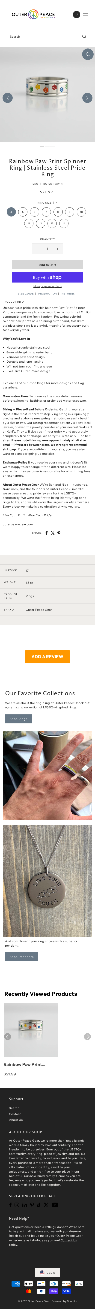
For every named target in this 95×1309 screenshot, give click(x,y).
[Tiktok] (39, 1204)
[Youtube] (55, 1204)
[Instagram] (17, 1204)
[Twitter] (46, 1204)
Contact (15, 1114)
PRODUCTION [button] (47, 293)
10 (81, 212)
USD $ (51, 1272)
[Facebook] (10, 1204)
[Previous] (8, 98)
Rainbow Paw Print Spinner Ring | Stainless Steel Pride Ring (28, 1065)
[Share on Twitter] (53, 533)
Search (14, 1108)
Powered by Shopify (64, 1301)
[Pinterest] (32, 1204)
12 (40, 223)
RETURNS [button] (68, 293)
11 (29, 223)
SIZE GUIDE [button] (26, 293)
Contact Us (69, 1240)
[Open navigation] (85, 14)
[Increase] (58, 249)
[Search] (84, 36)
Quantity (47, 239)
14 (63, 223)
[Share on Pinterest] (59, 533)
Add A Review (47, 656)
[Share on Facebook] (46, 533)
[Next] (87, 98)
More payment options (47, 286)
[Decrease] (37, 249)
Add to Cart (47, 265)
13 (52, 223)
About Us (16, 1120)
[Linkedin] (24, 1204)
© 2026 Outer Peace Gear (34, 1301)
